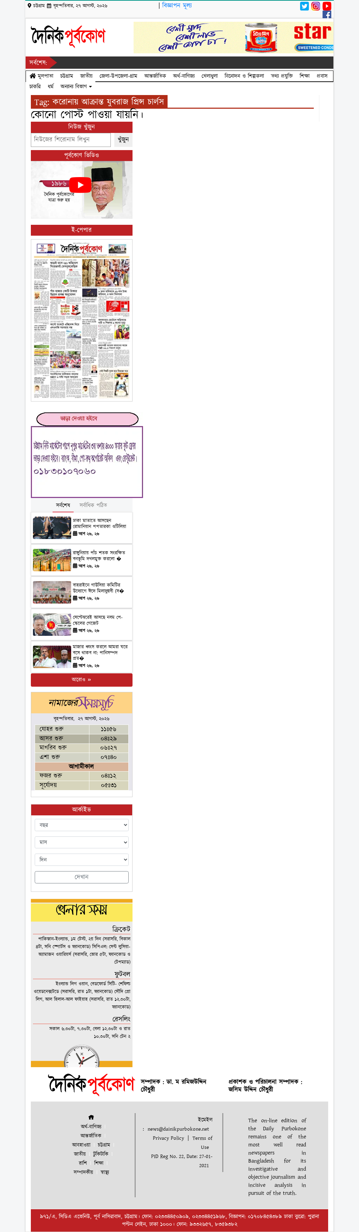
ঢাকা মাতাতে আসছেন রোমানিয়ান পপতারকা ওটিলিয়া (99, 523)
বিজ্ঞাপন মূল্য (177, 5)
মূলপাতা (44, 76)
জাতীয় (86, 76)
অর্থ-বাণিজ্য (184, 76)
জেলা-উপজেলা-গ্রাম (118, 76)
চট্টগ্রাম (66, 76)
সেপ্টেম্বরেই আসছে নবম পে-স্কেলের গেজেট (98, 620)
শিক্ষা (305, 76)
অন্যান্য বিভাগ (75, 86)
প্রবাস (322, 76)
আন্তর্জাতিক (155, 76)
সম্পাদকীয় (83, 1172)
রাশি (83, 1163)
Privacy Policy (168, 1138)
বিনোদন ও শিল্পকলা (244, 76)
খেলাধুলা (210, 76)
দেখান (82, 877)
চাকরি (35, 86)
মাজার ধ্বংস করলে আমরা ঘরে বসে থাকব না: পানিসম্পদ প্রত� (100, 653)
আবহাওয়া (81, 1145)
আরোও (79, 680)
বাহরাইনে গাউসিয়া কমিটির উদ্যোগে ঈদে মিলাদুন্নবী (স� (98, 588)
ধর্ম (51, 86)
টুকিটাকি (100, 1154)
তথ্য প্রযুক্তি (282, 76)
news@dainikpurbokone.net (178, 1129)
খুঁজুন (123, 139)
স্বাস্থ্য (105, 1172)
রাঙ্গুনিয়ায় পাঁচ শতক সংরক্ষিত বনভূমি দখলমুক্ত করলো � (99, 556)
